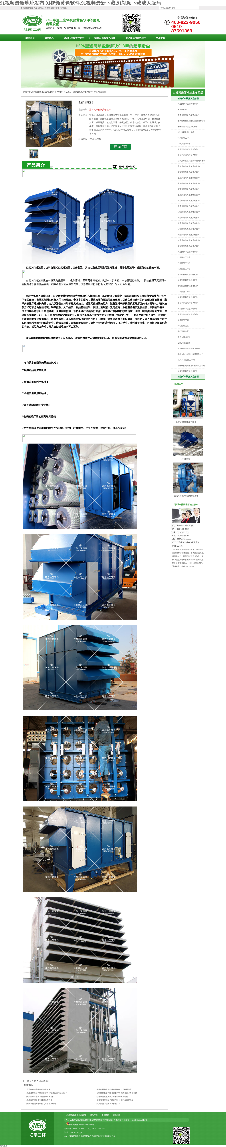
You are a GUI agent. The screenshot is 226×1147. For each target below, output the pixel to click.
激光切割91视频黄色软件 (188, 126)
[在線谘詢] (120, 149)
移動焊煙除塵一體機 (186, 132)
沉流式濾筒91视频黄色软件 (189, 115)
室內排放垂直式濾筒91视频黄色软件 (191, 123)
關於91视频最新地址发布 (76, 1115)
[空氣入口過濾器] (49, 146)
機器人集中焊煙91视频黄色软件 (190, 354)
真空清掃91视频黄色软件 (188, 104)
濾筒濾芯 (49, 38)
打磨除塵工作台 (184, 138)
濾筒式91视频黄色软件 (188, 98)
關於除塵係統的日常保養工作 (109, 1104)
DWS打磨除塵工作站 (186, 360)
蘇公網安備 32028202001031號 (81, 1124)
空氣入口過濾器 (184, 144)
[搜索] (201, 8)
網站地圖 (117, 1115)
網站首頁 (30, 38)
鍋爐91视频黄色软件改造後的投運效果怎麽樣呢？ (46, 1093)
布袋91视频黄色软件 (135, 38)
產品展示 (67, 92)
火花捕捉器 (182, 109)
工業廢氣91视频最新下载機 (189, 348)
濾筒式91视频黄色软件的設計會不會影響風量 (115, 1100)
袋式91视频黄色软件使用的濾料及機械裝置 (114, 1089)
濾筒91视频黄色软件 (104, 38)
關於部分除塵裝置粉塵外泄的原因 (40, 1096)
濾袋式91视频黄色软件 (188, 376)
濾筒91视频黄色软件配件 (188, 274)
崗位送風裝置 (183, 326)
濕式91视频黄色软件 (74, 38)
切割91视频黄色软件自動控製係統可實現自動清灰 (117, 1093)
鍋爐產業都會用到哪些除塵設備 (39, 1100)
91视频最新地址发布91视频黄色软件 (47, 92)
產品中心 (160, 38)
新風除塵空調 (183, 320)
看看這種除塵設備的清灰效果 (38, 1089)
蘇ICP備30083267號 (139, 1120)
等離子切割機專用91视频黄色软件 (191, 365)
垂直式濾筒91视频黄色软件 (189, 166)
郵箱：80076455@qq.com (74, 1132)
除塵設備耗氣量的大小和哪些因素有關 (112, 1096)
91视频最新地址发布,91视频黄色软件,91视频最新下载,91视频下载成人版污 (80, 3)
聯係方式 (93, 1115)
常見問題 (105, 1115)
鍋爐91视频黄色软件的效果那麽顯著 (41, 1104)
